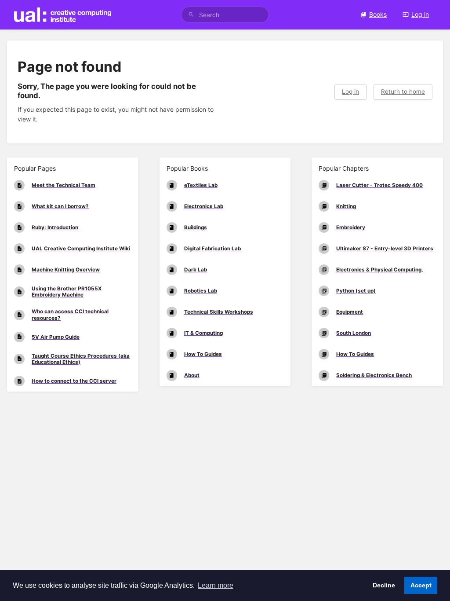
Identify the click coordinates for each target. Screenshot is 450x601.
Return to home (403, 91)
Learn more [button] (215, 585)
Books (378, 14)
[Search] (191, 14)
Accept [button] (421, 585)
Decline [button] (384, 585)
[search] (225, 15)
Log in (420, 14)
